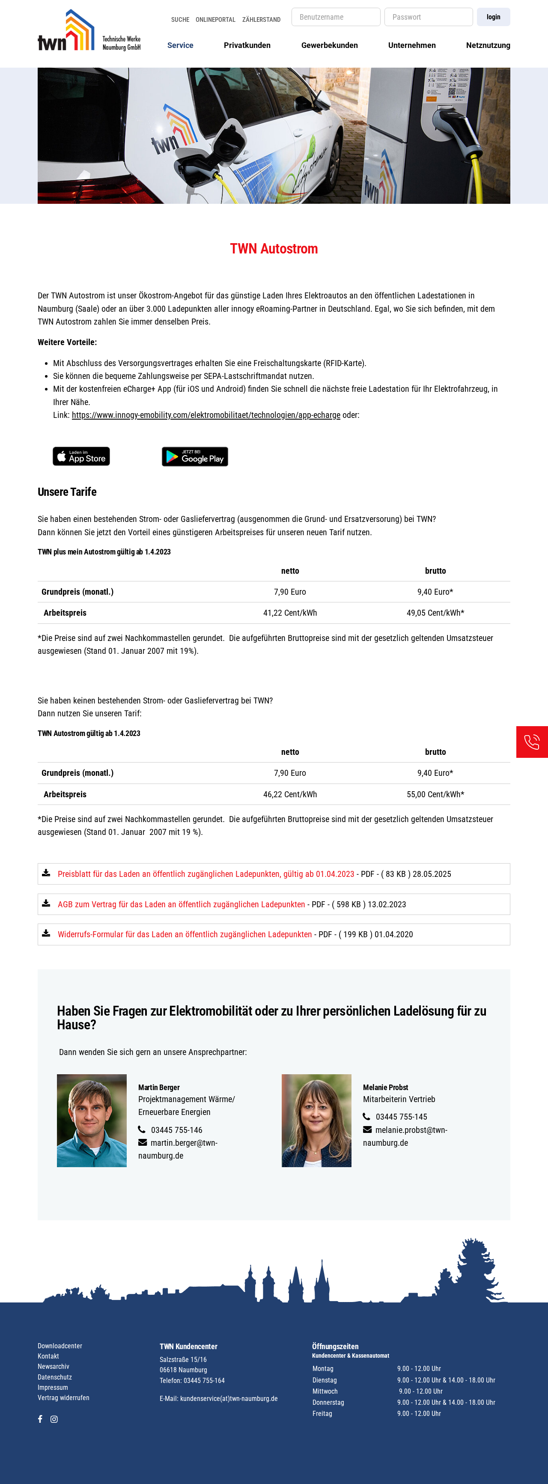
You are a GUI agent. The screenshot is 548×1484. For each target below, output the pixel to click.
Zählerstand (261, 20)
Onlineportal (215, 20)
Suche (180, 20)
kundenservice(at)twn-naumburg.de (229, 1399)
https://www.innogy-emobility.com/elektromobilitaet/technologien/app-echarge (206, 415)
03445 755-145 (400, 1117)
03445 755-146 (176, 1130)
